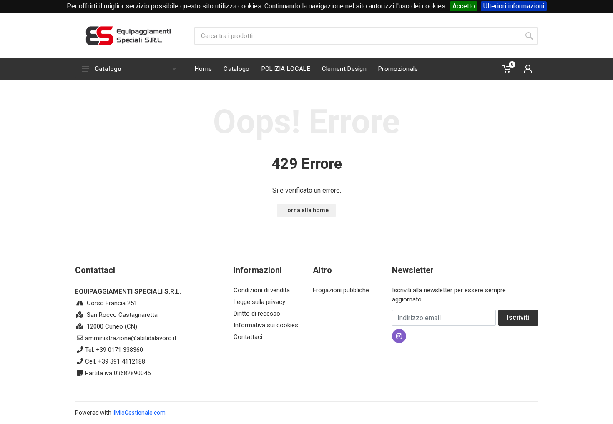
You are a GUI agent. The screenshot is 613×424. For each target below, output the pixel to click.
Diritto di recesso (257, 313)
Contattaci (248, 337)
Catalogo (108, 69)
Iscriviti (518, 317)
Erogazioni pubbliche (341, 290)
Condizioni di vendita (262, 290)
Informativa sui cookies (266, 325)
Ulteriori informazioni (513, 6)
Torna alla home (306, 210)
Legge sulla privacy (259, 302)
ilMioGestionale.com (139, 412)
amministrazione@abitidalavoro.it (130, 338)
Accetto (463, 6)
